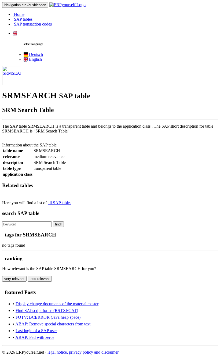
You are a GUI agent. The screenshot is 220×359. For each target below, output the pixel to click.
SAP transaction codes (32, 24)
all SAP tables (59, 202)
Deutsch (35, 54)
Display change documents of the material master (57, 303)
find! (58, 224)
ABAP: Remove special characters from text (52, 324)
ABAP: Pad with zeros (34, 337)
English (35, 59)
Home (18, 14)
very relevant (14, 279)
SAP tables (22, 19)
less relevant (40, 279)
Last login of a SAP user (36, 330)
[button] (15, 33)
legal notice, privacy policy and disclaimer (83, 352)
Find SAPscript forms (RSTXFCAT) (47, 310)
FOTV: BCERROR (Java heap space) (48, 317)
